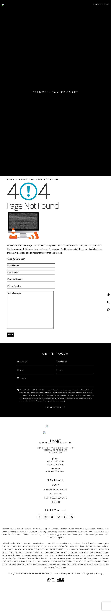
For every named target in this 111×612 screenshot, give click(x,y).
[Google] (71, 517)
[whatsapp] (108, 310)
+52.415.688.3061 (55, 464)
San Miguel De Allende (55, 489)
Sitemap (64, 574)
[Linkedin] (65, 517)
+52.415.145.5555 (55, 471)
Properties (56, 494)
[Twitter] (45, 517)
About (55, 485)
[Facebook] (39, 517)
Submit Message (54, 407)
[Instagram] (58, 517)
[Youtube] (52, 517)
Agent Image (97, 574)
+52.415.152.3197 (55, 461)
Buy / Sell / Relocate (55, 498)
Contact (55, 502)
